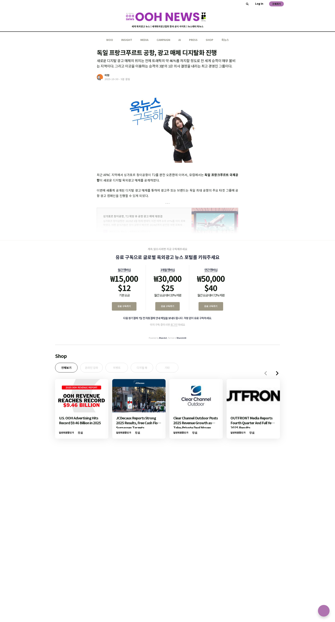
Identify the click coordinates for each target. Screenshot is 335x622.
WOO (109, 40)
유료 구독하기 (124, 306)
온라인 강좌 (91, 368)
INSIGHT (126, 40)
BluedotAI (181, 337)
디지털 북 (142, 368)
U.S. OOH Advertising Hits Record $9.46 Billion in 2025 (80, 420)
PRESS (193, 40)
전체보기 (66, 368)
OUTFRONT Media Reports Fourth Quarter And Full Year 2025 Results (253, 422)
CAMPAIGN (163, 40)
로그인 (174, 325)
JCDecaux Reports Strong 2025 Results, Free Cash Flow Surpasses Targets (138, 422)
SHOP (209, 40)
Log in (259, 3)
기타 (167, 368)
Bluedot (163, 337)
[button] (277, 373)
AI (179, 40)
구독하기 (276, 3)
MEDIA (144, 40)
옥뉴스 (225, 40)
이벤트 (117, 368)
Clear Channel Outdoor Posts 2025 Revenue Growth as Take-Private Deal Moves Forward (195, 425)
